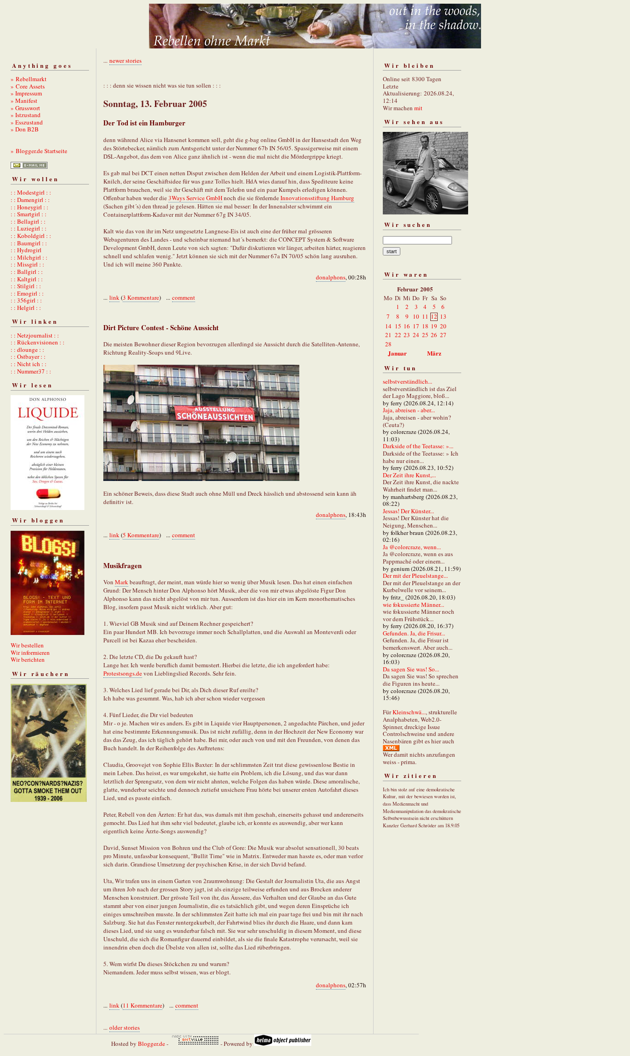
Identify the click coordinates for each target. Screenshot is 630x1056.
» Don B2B (25, 129)
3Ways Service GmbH (195, 198)
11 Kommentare (142, 1005)
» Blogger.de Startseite (39, 151)
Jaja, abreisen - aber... (409, 410)
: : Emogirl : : (27, 293)
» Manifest (24, 100)
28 (388, 344)
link (114, 297)
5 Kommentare (141, 535)
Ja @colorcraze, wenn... (412, 547)
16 (407, 326)
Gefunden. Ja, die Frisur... (414, 633)
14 (388, 326)
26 (434, 335)
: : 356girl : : (26, 300)
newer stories (125, 60)
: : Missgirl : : (27, 264)
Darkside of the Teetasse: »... (418, 446)
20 (443, 326)
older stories (124, 1027)
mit (418, 108)
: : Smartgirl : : (29, 214)
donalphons (330, 277)
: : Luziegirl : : (29, 228)
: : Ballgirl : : (27, 271)
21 (388, 335)
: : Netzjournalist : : (35, 335)
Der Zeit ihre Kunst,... (409, 475)
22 (398, 335)
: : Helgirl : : (26, 307)
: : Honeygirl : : (29, 207)
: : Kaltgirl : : (27, 279)
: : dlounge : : (27, 349)
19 (434, 326)
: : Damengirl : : (30, 200)
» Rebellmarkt (29, 79)
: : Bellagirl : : (28, 221)
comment (183, 297)
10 (416, 316)
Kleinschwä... (409, 712)
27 (443, 335)
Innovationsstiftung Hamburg (317, 198)
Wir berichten (28, 659)
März (434, 353)
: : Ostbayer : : (28, 356)
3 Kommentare (141, 297)
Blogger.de (151, 1043)
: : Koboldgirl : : (31, 235)
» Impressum (26, 93)
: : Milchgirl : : (29, 257)
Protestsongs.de (122, 673)
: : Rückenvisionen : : (38, 342)
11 (425, 316)
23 (407, 335)
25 (425, 335)
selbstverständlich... (407, 381)
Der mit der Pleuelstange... (415, 575)
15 (398, 326)
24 (416, 335)
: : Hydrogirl (26, 250)
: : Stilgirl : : (26, 286)
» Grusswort (25, 108)
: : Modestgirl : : (31, 192)
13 (443, 316)
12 (434, 316)
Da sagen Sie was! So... (411, 669)
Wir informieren (30, 652)
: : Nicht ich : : (29, 364)
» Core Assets (28, 86)
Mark (121, 582)
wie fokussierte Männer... (413, 604)
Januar (397, 353)
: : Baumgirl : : (29, 243)
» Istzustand (26, 115)
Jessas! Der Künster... (408, 511)
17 (416, 326)
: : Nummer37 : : (31, 371)
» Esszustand (27, 122)
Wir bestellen (27, 645)
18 (425, 326)
